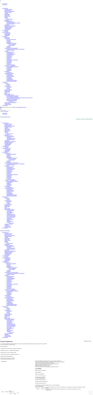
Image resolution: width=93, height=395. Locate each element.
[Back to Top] (0, 0)
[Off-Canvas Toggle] (0, 121)
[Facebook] (0, 108)
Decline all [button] (43, 388)
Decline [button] (6, 391)
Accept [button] (2, 391)
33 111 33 (16, 107)
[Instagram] (0, 109)
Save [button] (18, 392)
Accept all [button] (37, 388)
